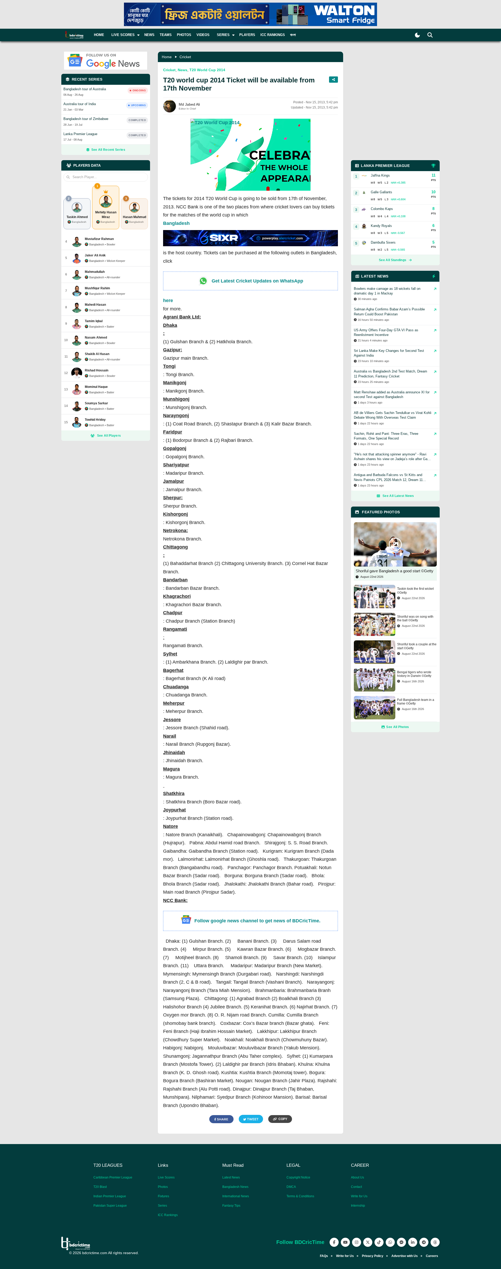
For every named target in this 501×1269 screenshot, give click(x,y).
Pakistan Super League (110, 1205)
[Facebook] (334, 1242)
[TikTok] (379, 1242)
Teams (166, 35)
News (149, 35)
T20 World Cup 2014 (207, 70)
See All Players (109, 435)
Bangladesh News (235, 1187)
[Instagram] (356, 1242)
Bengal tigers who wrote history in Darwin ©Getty (414, 674)
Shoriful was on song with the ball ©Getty (415, 618)
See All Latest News (398, 496)
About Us (357, 1177)
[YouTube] (345, 1242)
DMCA (291, 1187)
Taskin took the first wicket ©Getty (415, 590)
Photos (184, 35)
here (168, 300)
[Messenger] (401, 1242)
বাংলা (293, 35)
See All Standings (392, 260)
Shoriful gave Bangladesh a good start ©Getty (394, 571)
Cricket (185, 57)
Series (162, 1205)
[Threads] (435, 1242)
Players (247, 35)
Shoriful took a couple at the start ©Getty (417, 646)
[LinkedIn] (412, 1242)
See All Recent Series (108, 150)
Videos (203, 35)
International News (235, 1196)
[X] (367, 1242)
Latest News (231, 1177)
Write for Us (359, 1196)
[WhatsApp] (390, 1242)
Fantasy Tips (231, 1205)
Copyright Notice (298, 1177)
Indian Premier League (109, 1196)
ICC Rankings (272, 35)
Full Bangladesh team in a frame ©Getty (415, 701)
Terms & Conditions (300, 1196)
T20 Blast (100, 1187)
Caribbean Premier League (112, 1177)
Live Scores (166, 1177)
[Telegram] (423, 1242)
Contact (356, 1187)
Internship (358, 1205)
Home (99, 35)
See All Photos (397, 727)
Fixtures (163, 1196)
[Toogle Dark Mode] (417, 35)
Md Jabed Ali (189, 104)
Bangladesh (176, 223)
